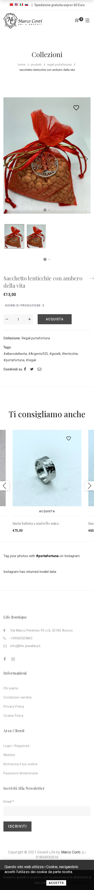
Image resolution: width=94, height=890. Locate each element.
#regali (31, 360)
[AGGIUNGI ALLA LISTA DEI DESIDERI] (77, 108)
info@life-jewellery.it (25, 646)
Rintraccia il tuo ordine (20, 764)
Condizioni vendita (17, 697)
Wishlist (9, 755)
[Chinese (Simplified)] (12, 5)
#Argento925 (38, 354)
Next (86, 159)
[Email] (39, 369)
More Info (80, 883)
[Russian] (27, 5)
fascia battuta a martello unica (36, 523)
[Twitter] (32, 369)
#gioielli (54, 354)
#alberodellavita (15, 354)
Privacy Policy (13, 706)
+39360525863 (21, 638)
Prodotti (36, 64)
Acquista (54, 319)
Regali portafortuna (59, 64)
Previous (4, 485)
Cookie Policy (13, 715)
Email (8, 802)
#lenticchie (70, 354)
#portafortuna (13, 360)
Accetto (56, 883)
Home (21, 64)
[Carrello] (77, 20)
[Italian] (22, 5)
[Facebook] (25, 369)
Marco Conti (70, 852)
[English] (17, 5)
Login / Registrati (16, 746)
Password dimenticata (20, 773)
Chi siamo (10, 688)
